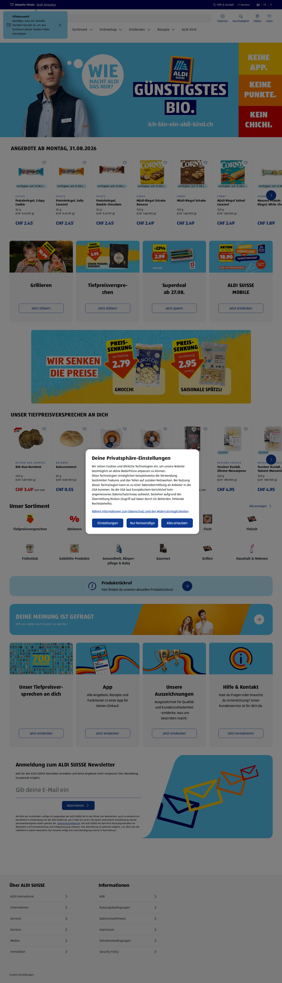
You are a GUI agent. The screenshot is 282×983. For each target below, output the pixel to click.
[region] (142, 491)
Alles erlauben (177, 523)
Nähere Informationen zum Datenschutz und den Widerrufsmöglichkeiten (140, 511)
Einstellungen (107, 523)
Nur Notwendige (142, 523)
